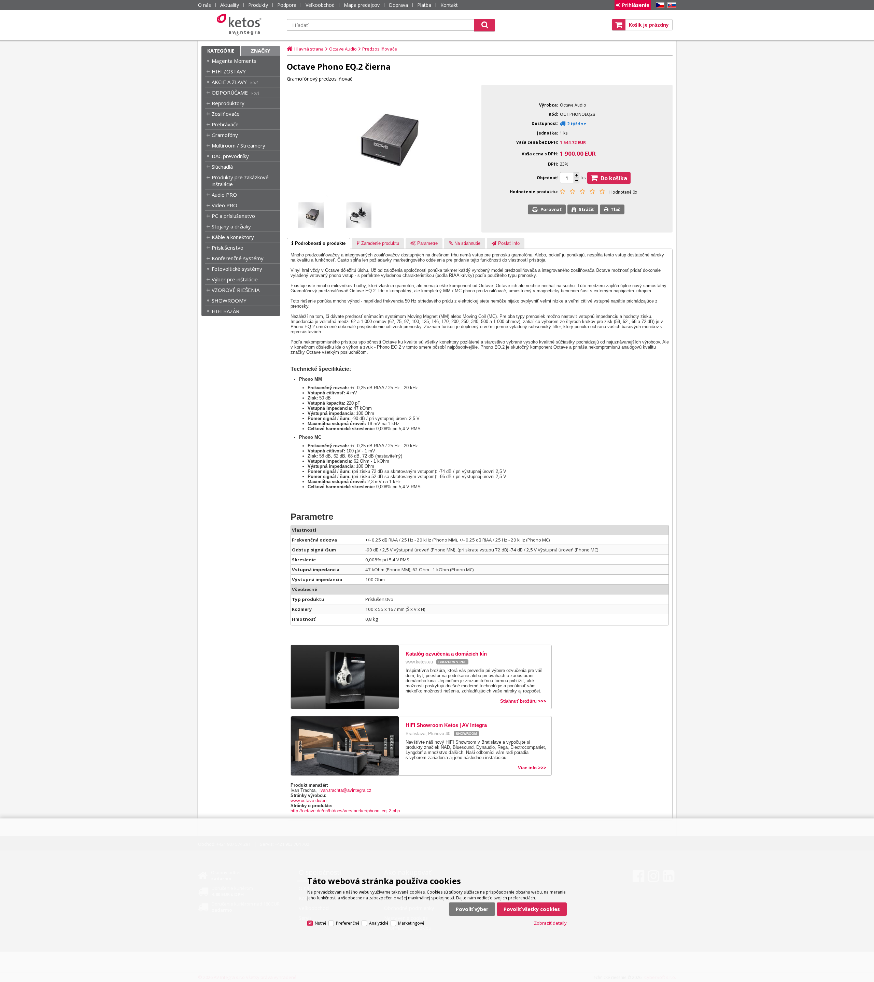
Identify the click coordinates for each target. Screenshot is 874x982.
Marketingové (411, 923)
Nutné (320, 923)
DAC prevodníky (230, 156)
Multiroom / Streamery (238, 145)
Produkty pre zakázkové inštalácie (240, 180)
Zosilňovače (226, 113)
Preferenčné (348, 923)
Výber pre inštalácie (235, 279)
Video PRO (224, 205)
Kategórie (221, 50)
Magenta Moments (234, 60)
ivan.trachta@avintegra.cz (345, 790)
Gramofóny (225, 134)
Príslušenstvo (227, 247)
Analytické (379, 923)
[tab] (318, 243)
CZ (659, 5)
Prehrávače (225, 124)
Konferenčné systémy (238, 258)
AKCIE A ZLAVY (229, 82)
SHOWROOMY (229, 300)
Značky (260, 50)
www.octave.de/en (308, 800)
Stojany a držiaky (231, 226)
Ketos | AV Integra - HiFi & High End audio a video (240, 25)
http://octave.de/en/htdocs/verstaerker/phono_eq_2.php (345, 810)
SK (670, 5)
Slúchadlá (222, 166)
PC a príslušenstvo (233, 215)
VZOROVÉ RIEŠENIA (235, 289)
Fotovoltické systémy (237, 268)
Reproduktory (228, 103)
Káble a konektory (233, 237)
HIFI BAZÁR (225, 311)
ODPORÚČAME (230, 92)
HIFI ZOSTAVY (229, 71)
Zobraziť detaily (550, 923)
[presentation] (318, 243)
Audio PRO (224, 194)
